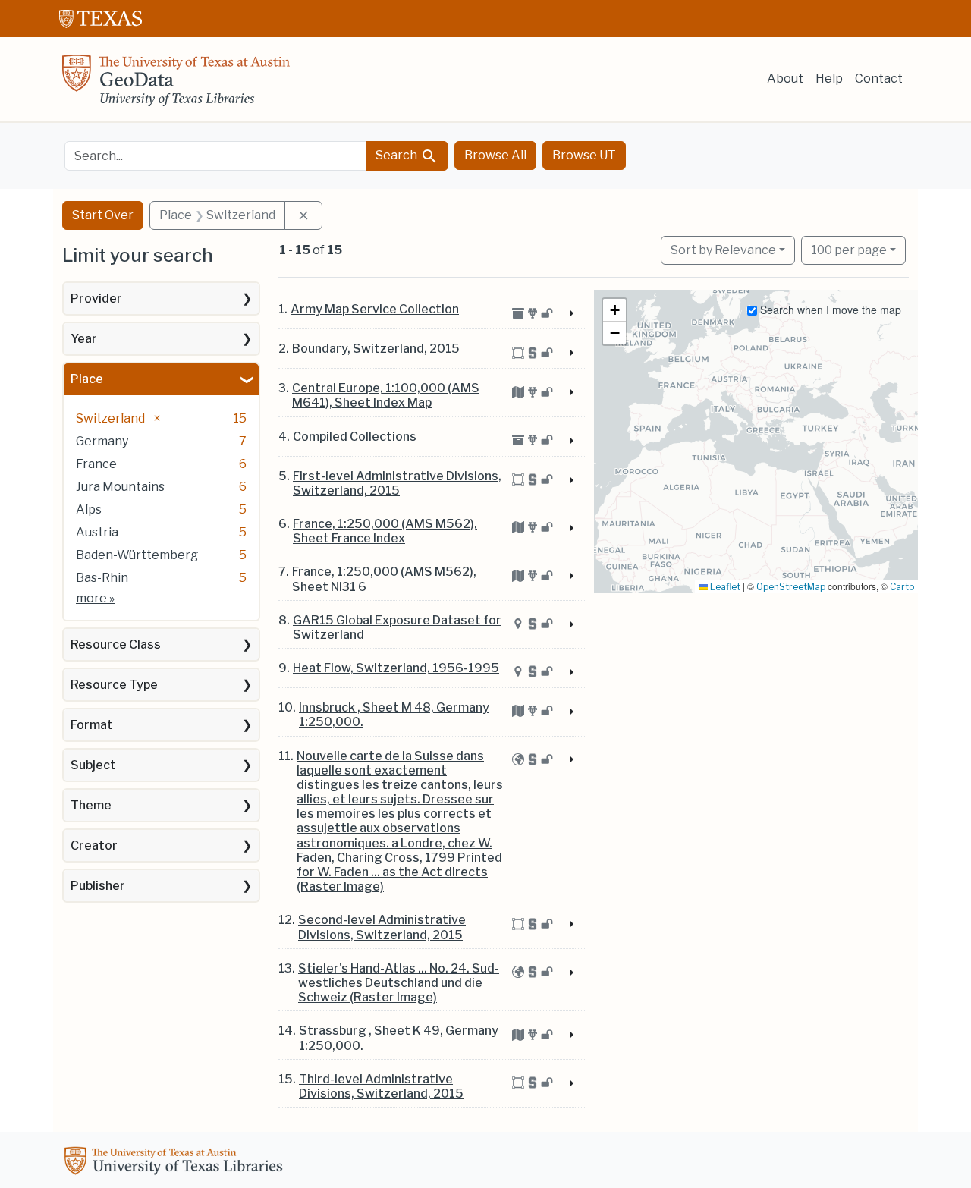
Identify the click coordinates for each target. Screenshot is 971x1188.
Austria (97, 532)
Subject (93, 765)
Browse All (495, 155)
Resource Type (114, 684)
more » (95, 598)
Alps (89, 509)
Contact (879, 78)
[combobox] (215, 156)
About (785, 78)
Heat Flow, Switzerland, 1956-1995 (396, 668)
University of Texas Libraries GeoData (176, 85)
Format (92, 725)
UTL (176, 1163)
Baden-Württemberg (137, 555)
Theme (91, 805)
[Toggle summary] (569, 314)
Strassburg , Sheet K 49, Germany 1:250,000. (398, 1037)
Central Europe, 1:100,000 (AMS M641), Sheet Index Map (385, 395)
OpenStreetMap (790, 586)
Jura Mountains (120, 486)
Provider (96, 298)
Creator (94, 845)
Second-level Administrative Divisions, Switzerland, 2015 (382, 927)
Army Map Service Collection (375, 309)
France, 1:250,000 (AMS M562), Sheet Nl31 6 (384, 578)
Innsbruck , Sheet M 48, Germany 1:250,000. (394, 714)
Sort (723, 250)
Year (84, 339)
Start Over (103, 215)
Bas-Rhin (102, 577)
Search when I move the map (829, 309)
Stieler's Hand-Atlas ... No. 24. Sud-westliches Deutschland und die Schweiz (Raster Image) (398, 982)
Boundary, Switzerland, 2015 (376, 348)
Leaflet (724, 586)
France (96, 464)
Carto (902, 586)
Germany (102, 441)
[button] (614, 310)
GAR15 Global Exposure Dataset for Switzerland (397, 627)
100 (849, 249)
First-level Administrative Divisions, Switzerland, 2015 (397, 483)
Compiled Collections (354, 436)
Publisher (98, 885)
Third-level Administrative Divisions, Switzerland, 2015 (381, 1086)
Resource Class (116, 644)
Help (829, 78)
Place (87, 379)
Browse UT (584, 155)
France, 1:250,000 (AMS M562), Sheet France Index (385, 531)
